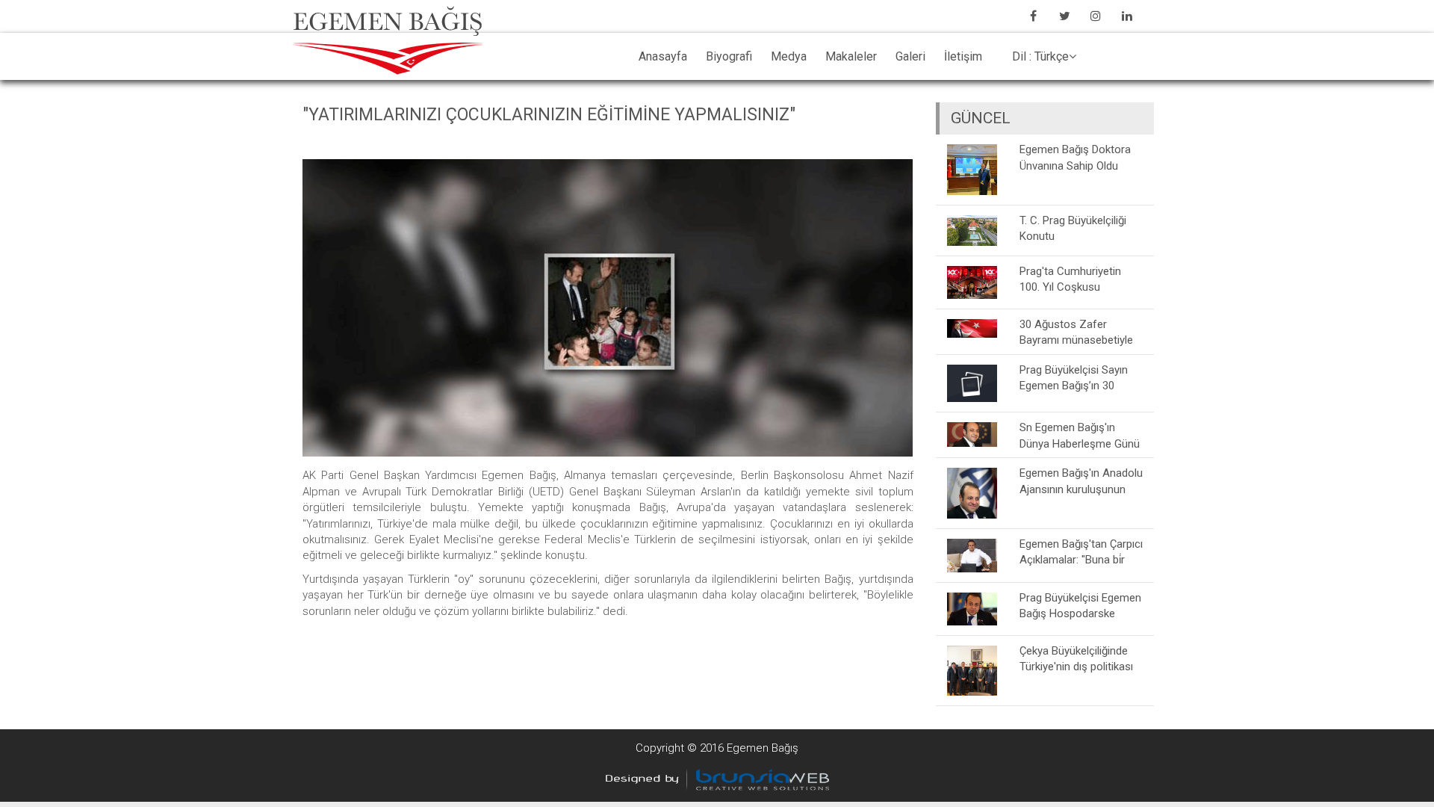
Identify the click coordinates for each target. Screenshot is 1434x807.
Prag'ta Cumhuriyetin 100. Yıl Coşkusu (1070, 279)
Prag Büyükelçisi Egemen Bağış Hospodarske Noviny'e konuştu (1080, 605)
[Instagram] (1096, 16)
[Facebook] (1033, 16)
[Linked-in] (1127, 16)
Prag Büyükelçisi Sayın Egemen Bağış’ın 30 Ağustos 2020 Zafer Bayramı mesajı (1073, 377)
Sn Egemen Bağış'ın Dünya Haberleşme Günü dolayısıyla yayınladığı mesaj (1079, 435)
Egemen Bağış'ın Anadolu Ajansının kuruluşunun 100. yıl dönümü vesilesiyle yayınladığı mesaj (1081, 480)
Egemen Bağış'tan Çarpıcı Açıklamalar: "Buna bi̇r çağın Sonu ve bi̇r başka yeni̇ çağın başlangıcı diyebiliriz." (1081, 551)
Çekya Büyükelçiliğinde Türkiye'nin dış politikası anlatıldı (1076, 658)
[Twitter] (1064, 16)
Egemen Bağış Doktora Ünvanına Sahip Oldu (1075, 157)
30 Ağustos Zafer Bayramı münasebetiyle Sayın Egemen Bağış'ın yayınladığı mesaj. (1076, 332)
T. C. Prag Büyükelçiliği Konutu (1072, 228)
